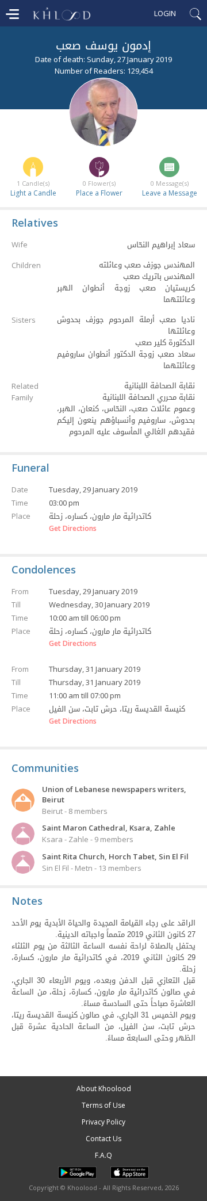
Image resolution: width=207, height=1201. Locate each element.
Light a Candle (33, 193)
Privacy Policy (103, 1122)
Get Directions (73, 528)
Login (165, 13)
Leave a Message (169, 193)
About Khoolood (103, 1088)
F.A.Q (103, 1155)
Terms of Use (103, 1105)
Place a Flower (99, 193)
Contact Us (103, 1138)
